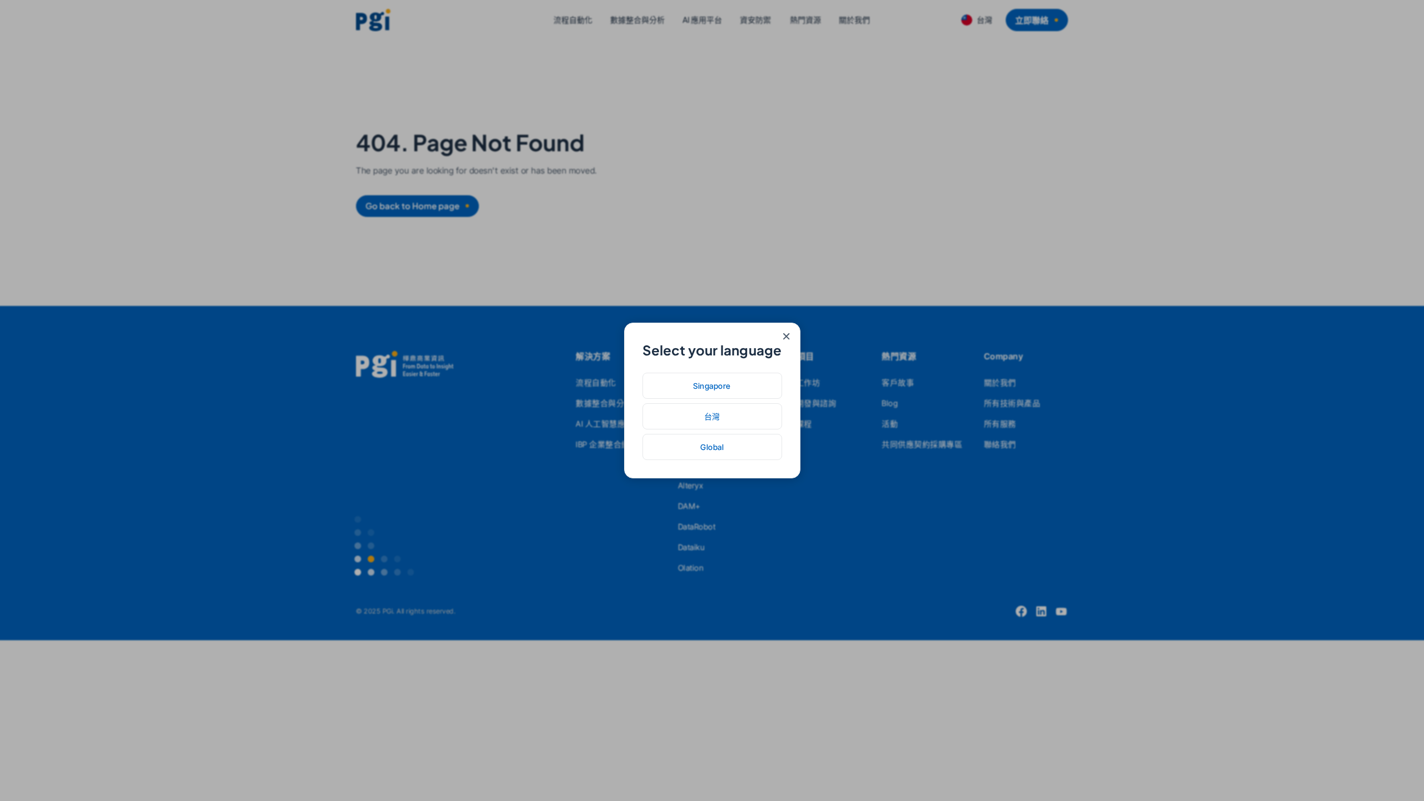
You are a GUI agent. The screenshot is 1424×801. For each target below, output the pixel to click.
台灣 (712, 416)
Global (712, 447)
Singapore (712, 385)
